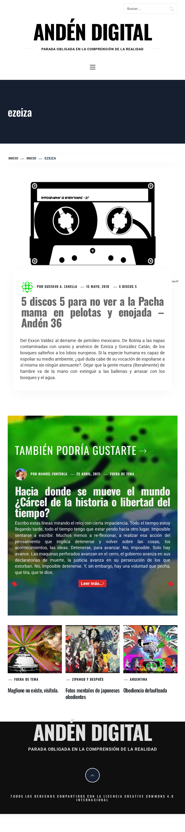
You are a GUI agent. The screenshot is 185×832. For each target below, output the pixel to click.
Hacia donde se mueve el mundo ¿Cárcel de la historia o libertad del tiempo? (92, 501)
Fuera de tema (122, 473)
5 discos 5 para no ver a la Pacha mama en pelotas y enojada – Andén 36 (92, 311)
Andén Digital (92, 31)
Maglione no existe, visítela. (33, 690)
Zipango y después (88, 679)
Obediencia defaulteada (145, 690)
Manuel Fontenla (52, 473)
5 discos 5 (128, 286)
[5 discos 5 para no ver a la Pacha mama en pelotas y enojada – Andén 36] (92, 225)
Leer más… (91, 583)
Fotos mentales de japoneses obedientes (93, 693)
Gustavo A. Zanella (61, 286)
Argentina (138, 679)
